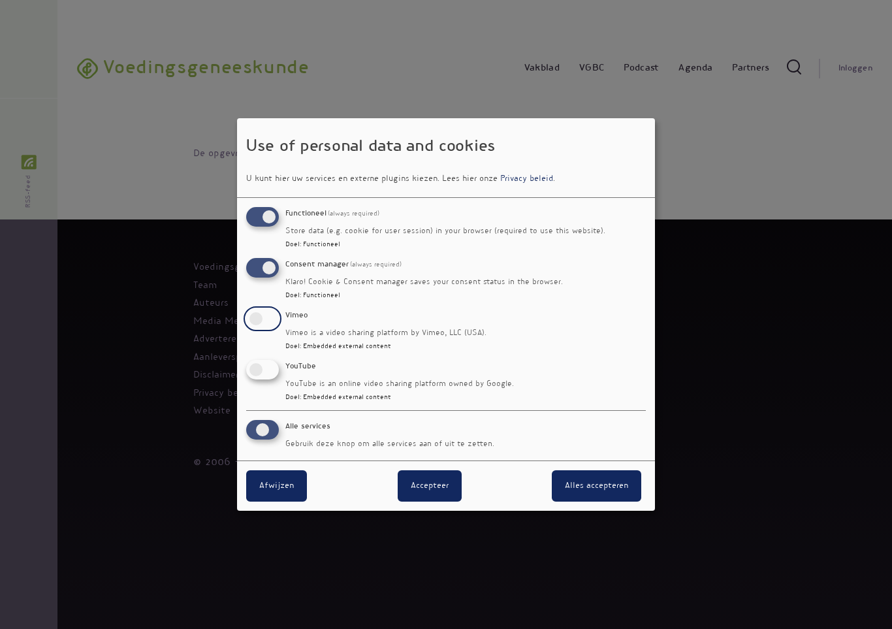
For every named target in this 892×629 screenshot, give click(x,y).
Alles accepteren (596, 486)
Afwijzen (276, 486)
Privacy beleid (526, 179)
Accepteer (430, 486)
